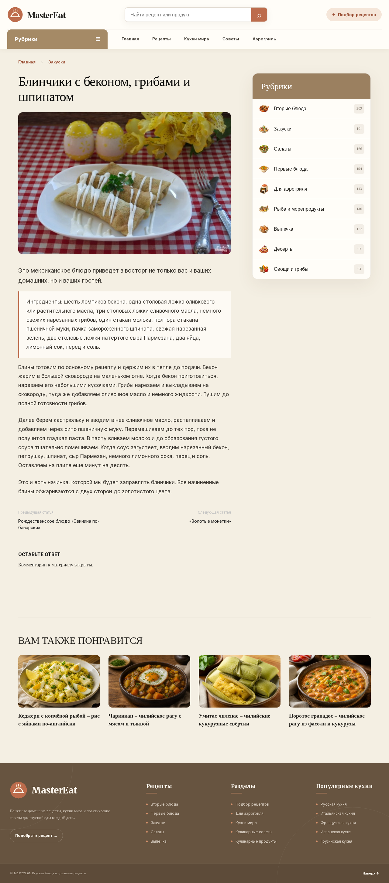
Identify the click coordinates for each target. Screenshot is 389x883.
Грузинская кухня (336, 841)
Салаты (157, 832)
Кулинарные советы (254, 832)
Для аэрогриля (249, 813)
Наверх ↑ (371, 873)
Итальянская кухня (338, 813)
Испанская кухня (336, 832)
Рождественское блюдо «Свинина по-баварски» (58, 524)
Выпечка (159, 841)
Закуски (158, 822)
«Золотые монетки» (210, 521)
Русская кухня (334, 804)
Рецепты (161, 38)
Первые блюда (165, 813)
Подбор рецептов (354, 14)
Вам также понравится (80, 640)
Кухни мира (196, 38)
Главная (130, 38)
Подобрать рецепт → (36, 835)
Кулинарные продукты (256, 841)
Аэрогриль (264, 38)
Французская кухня (338, 822)
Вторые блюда (164, 804)
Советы (230, 38)
